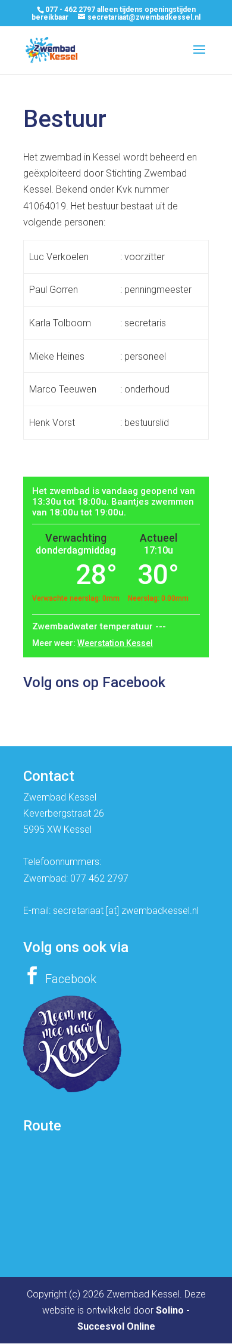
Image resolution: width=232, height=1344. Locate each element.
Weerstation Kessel (115, 643)
